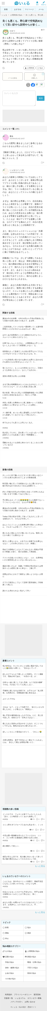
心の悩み (8, 951)
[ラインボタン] (42, 85)
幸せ (7, 938)
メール (41, 9)
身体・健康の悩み (12, 968)
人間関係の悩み (16, 15)
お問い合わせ (30, 1002)
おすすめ (17, 9)
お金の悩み (9, 973)
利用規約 (8, 995)
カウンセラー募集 (34, 998)
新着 (6, 9)
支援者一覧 (8, 998)
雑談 (29, 933)
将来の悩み (31, 973)
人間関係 (30, 68)
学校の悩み (9, 962)
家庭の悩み (31, 957)
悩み (41, 68)
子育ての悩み (32, 968)
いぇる (4, 15)
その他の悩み (10, 979)
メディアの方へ (16, 1002)
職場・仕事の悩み (34, 962)
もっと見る (40, 866)
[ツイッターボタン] (38, 85)
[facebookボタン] (33, 85)
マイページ (29, 9)
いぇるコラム (20, 998)
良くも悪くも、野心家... (35, 15)
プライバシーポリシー (23, 995)
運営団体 (37, 995)
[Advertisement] (23, 116)
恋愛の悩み (9, 957)
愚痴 (7, 933)
